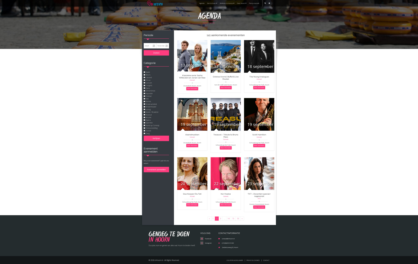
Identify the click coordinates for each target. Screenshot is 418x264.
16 (238, 218)
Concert (149, 83)
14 (229, 218)
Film (147, 99)
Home (205, 23)
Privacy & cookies (253, 260)
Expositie (149, 93)
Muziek (148, 117)
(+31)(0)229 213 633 (228, 243)
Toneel (148, 131)
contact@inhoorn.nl (228, 239)
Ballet (148, 72)
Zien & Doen (211, 3)
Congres (149, 85)
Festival (148, 96)
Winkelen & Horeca (226, 3)
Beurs (148, 75)
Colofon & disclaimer (235, 260)
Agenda (201, 3)
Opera (148, 120)
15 (233, 218)
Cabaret (149, 77)
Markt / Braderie (152, 112)
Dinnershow (150, 91)
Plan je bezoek (254, 3)
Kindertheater (151, 107)
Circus (148, 80)
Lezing (148, 109)
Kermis (148, 101)
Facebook (208, 239)
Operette (149, 123)
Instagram (208, 243)
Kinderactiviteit (151, 104)
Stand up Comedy (152, 125)
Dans (148, 88)
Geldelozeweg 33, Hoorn (230, 247)
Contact (266, 260)
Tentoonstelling (152, 128)
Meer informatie (192, 88)
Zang (148, 133)
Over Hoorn (241, 3)
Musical (149, 115)
